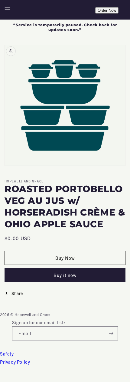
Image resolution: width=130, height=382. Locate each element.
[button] (7, 9)
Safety (7, 353)
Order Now (107, 10)
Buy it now (65, 275)
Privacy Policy (15, 362)
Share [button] (17, 293)
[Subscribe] (111, 333)
